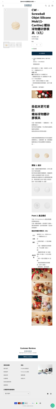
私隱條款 (6, 378)
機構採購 (23, 375)
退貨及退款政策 (7, 381)
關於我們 (6, 368)
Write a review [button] (28, 357)
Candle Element (30, 405)
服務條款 (6, 385)
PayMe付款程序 (25, 368)
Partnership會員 (25, 371)
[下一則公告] (53, 1)
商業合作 (23, 378)
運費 (37, 38)
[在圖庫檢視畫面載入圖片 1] (6, 45)
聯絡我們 (6, 371)
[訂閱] (28, 393)
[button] (3, 5)
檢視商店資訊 (36, 64)
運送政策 (6, 375)
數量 (33, 41)
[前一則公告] (2, 1)
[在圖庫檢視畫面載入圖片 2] (12, 45)
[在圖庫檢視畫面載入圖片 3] (19, 45)
